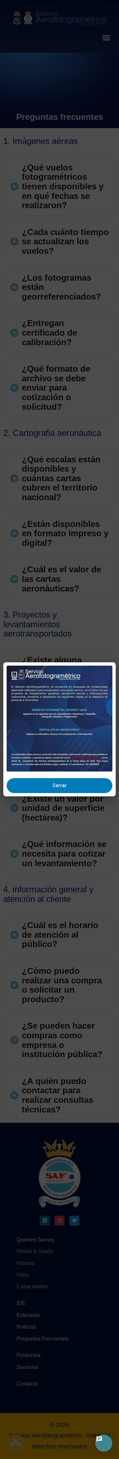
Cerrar (60, 785)
